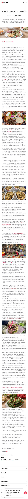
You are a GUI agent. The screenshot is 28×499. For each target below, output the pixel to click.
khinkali (11, 130)
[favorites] (23, 2)
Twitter (10, 459)
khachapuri (9, 131)
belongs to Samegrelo (18, 233)
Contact (3, 477)
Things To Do (4, 468)
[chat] (25, 492)
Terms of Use (4, 492)
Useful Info (3, 472)
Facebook (3, 459)
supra (5, 79)
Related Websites (5, 485)
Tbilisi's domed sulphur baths (14, 318)
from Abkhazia (7, 266)
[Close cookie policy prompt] (21, 491)
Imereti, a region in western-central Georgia (12, 387)
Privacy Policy (4, 490)
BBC (7, 451)
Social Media (4, 481)
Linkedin (17, 459)
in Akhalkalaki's (13, 288)
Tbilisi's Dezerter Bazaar (9, 263)
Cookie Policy (9, 495)
